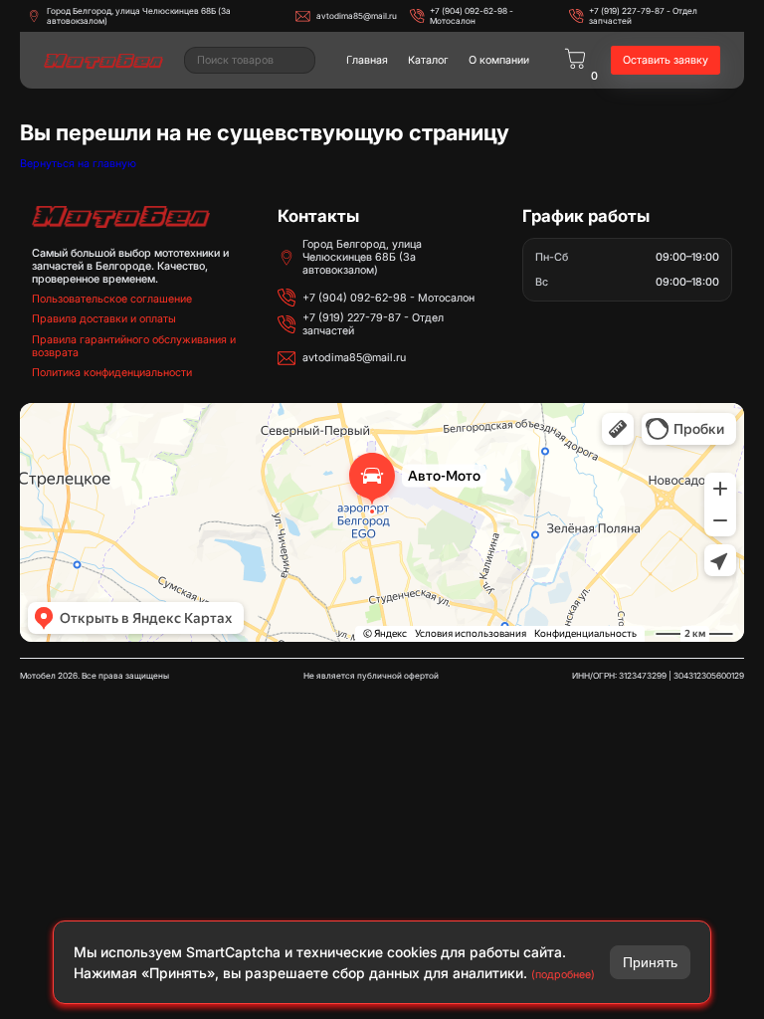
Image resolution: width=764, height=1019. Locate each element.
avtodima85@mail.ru (356, 16)
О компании (499, 60)
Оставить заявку (665, 60)
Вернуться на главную (78, 163)
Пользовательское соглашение (112, 299)
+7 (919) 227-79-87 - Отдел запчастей (643, 16)
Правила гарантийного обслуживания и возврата (134, 346)
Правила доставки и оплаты (104, 318)
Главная (367, 60)
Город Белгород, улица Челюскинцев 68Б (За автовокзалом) (139, 16)
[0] (575, 60)
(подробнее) (563, 974)
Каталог (428, 60)
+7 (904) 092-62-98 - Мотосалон (471, 16)
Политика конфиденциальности (112, 372)
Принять (650, 962)
